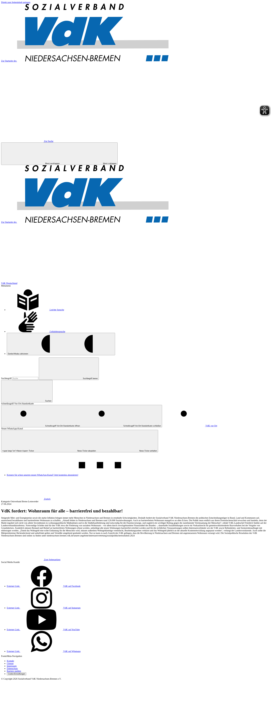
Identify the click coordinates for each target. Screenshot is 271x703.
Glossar (10, 663)
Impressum (12, 666)
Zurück (47, 499)
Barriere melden (14, 671)
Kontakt (10, 661)
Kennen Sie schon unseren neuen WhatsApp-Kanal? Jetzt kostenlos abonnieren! (42, 475)
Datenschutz (12, 668)
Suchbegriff (6, 378)
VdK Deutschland (9, 283)
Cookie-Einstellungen (16, 674)
